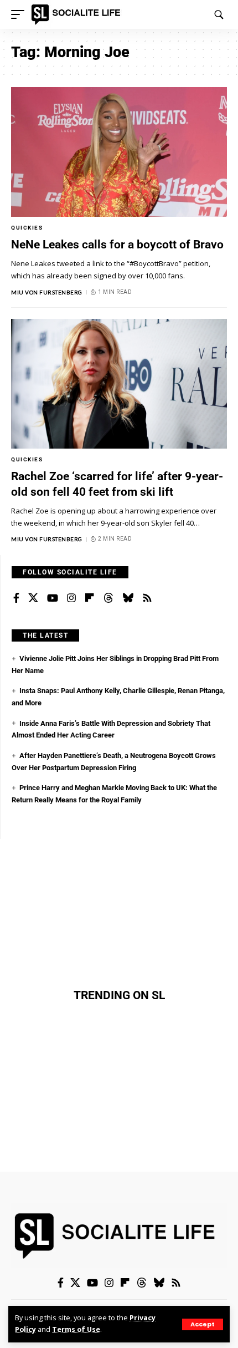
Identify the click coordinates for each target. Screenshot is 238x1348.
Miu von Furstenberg (46, 292)
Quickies (27, 228)
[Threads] (108, 598)
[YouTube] (52, 598)
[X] (33, 598)
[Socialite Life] (78, 14)
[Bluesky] (128, 598)
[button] (202, 1324)
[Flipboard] (89, 598)
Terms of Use (76, 1329)
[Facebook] (16, 598)
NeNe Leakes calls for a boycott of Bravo (117, 244)
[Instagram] (71, 598)
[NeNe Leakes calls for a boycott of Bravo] (119, 152)
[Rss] (147, 598)
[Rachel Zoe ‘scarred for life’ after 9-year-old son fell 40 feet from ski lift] (119, 384)
